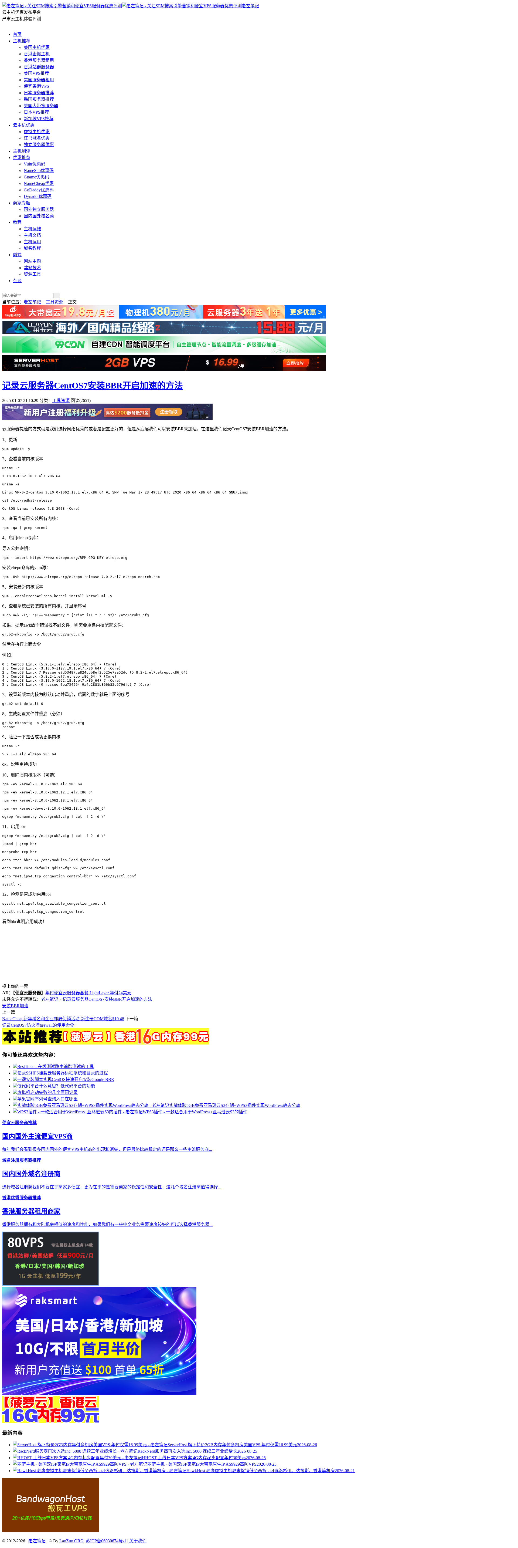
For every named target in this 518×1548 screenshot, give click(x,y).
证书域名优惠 (37, 138)
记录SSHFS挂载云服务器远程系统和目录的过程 (62, 1073)
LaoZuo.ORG (71, 1541)
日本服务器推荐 (39, 92)
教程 (17, 222)
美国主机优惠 (37, 47)
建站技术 (32, 267)
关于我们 (137, 1541)
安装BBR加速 (15, 1005)
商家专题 (21, 203)
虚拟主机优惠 (37, 131)
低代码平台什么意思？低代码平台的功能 (56, 1086)
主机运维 (32, 229)
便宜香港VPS (36, 86)
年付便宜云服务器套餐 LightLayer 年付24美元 (88, 993)
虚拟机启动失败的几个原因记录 (47, 1092)
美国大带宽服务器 (41, 105)
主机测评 (21, 151)
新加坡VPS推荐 (38, 118)
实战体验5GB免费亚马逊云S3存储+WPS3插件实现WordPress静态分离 (234, 1105)
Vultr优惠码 (34, 164)
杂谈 (17, 280)
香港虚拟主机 (37, 54)
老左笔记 (250, 6)
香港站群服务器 (39, 67)
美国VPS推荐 (36, 73)
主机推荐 (21, 41)
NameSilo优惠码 (39, 170)
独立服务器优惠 (39, 144)
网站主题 (32, 261)
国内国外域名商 (39, 216)
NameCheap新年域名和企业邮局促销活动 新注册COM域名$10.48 (63, 1018)
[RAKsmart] (105, 1043)
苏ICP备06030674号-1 (106, 1541)
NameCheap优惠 (39, 183)
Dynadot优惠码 (38, 196)
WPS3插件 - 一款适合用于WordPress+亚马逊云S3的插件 (195, 1112)
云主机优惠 (24, 125)
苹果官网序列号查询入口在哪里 (47, 1099)
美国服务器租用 (39, 79)
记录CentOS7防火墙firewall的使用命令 (38, 1025)
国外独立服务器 (39, 209)
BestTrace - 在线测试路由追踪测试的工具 (55, 1066)
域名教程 (32, 248)
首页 (17, 34)
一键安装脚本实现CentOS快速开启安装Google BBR (65, 1079)
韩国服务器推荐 (39, 99)
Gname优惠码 (36, 177)
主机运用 (32, 241)
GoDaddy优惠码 (39, 190)
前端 (17, 254)
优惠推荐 (21, 157)
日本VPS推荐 (36, 112)
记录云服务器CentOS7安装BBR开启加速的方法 (92, 385)
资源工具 (32, 274)
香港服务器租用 (39, 60)
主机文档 (32, 235)
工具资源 (54, 302)
